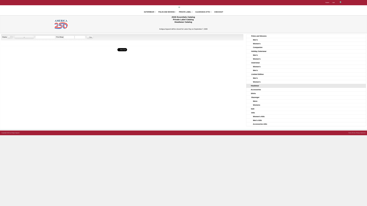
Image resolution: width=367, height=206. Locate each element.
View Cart (123, 49)
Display (4, 37)
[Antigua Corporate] (184, 7)
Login (333, 2)
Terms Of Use (351, 133)
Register (327, 2)
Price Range (59, 37)
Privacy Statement (361, 133)
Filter (90, 37)
